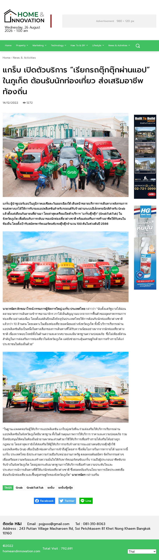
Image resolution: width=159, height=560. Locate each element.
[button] (137, 45)
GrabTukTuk (35, 488)
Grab (19, 488)
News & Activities (24, 58)
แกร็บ (51, 488)
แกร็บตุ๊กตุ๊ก (65, 488)
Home (6, 58)
